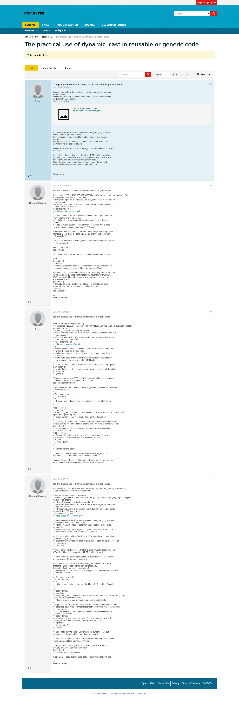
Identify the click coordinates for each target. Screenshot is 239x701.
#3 (210, 312)
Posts (31, 68)
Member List (32, 30)
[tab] (31, 68)
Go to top (208, 683)
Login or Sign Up (204, 2)
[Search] (213, 13)
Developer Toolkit (114, 24)
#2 (210, 186)
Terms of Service (191, 683)
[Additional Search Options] (208, 13)
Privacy (175, 683)
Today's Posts (62, 30)
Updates (89, 24)
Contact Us (163, 683)
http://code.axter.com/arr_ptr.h (87, 111)
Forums (30, 24)
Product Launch (67, 24)
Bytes (144, 683)
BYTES (45, 24)
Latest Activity (49, 68)
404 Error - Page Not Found (85, 108)
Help (152, 683)
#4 (210, 479)
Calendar (47, 30)
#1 (210, 84)
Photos (67, 68)
